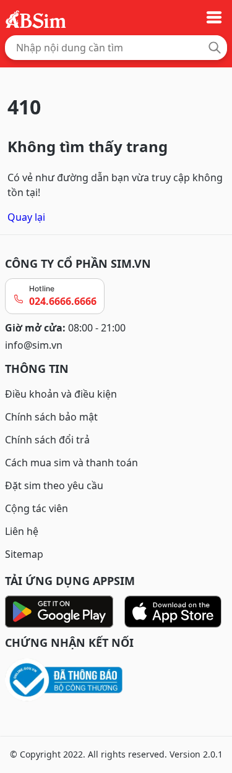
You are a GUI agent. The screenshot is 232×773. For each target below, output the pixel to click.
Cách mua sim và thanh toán (71, 462)
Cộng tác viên (36, 508)
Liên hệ (21, 531)
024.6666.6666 (63, 301)
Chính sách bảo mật (51, 417)
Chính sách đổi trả (47, 439)
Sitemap (24, 554)
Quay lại (26, 217)
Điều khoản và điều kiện (61, 394)
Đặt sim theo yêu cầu (54, 485)
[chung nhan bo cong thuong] (116, 680)
